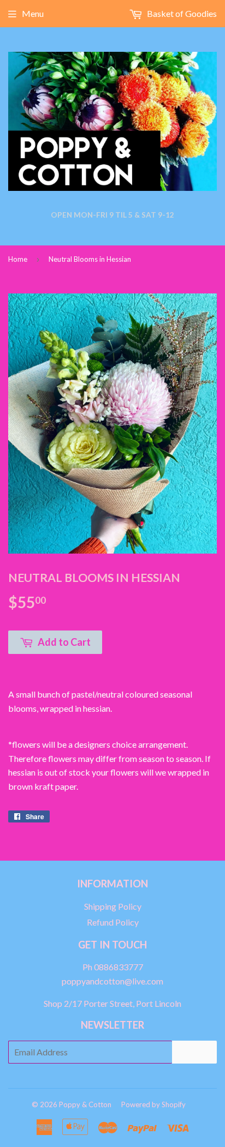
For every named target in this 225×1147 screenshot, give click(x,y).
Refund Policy (113, 922)
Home (17, 259)
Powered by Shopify (153, 1104)
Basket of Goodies (181, 13)
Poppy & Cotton (85, 1104)
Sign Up (194, 1052)
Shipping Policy (112, 906)
